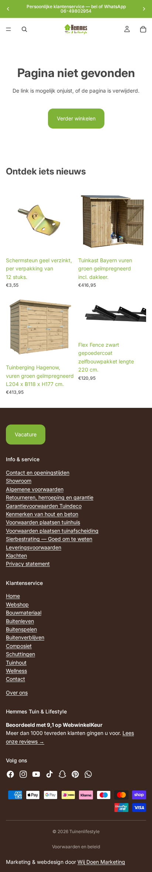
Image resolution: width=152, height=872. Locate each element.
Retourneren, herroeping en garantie (49, 497)
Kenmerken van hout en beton (42, 514)
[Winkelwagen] (143, 29)
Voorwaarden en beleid (76, 846)
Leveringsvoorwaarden (33, 547)
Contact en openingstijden (37, 472)
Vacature (26, 434)
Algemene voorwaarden (34, 489)
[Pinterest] (75, 774)
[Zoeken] (24, 29)
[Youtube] (36, 774)
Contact (15, 679)
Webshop (17, 604)
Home (13, 596)
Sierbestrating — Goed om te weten (49, 539)
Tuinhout (16, 662)
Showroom (18, 480)
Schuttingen (20, 654)
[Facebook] (10, 774)
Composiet (19, 646)
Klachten (16, 555)
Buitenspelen (21, 629)
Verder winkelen (76, 118)
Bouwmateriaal (23, 612)
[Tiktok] (49, 774)
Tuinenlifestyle (84, 831)
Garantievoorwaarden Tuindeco (44, 505)
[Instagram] (23, 774)
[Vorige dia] (8, 9)
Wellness (16, 671)
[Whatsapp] (88, 774)
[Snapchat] (62, 774)
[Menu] (8, 29)
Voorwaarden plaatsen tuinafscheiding (52, 530)
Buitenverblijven (25, 637)
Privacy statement (28, 563)
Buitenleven (20, 621)
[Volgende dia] (144, 9)
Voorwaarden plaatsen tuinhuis (43, 522)
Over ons (17, 692)
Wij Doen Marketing (101, 862)
